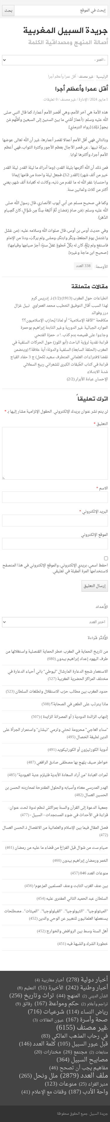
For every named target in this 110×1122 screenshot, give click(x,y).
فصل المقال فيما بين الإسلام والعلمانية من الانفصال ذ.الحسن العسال (55, 827)
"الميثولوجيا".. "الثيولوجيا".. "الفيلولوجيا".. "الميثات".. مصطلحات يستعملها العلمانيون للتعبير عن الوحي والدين (56, 915)
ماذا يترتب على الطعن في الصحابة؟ (79, 704)
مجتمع (75, 1052)
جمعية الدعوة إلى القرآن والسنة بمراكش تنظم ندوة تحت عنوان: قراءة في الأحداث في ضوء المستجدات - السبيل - (58, 811)
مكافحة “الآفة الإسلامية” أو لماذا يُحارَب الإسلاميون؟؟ (65, 320)
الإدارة (83, 99)
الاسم (102, 488)
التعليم (26, 988)
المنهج (68, 996)
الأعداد (102, 607)
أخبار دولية (87, 980)
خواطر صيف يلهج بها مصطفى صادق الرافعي (72, 762)
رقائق (24, 1004)
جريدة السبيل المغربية (65, 30)
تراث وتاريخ (31, 996)
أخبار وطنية (87, 988)
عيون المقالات (48, 1020)
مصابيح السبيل (82, 1060)
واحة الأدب (88, 1092)
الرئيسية (102, 77)
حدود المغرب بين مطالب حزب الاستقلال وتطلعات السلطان (61, 691)
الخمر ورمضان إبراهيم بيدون (85, 860)
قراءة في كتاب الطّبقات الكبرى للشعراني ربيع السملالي (65, 364)
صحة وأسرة (87, 1020)
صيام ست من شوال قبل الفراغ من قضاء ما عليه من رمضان (61, 847)
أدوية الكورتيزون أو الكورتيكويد (82, 749)
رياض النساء (87, 1012)
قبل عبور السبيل (83, 1044)
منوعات (61, 1084)
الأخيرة (50, 988)
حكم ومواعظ (57, 1004)
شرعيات (46, 1012)
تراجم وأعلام (94, 1004)
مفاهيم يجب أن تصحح (78, 1068)
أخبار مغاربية (49, 980)
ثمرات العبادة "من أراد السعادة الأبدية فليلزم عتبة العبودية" (62, 775)
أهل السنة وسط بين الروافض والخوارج (77, 931)
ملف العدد (84, 1076)
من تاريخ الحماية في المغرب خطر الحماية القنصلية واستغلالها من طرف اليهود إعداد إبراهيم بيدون (57, 655)
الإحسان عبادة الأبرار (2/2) (87, 379)
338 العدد (83, 266)
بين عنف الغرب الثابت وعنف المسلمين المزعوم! (71, 886)
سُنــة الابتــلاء (97, 372)
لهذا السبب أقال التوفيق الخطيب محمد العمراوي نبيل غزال (61, 305)
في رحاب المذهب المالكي (74, 1036)
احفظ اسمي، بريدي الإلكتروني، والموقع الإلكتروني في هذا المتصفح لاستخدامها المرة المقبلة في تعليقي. (55, 568)
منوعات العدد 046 (94, 873)
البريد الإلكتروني (93, 512)
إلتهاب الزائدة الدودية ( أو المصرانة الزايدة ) (74, 717)
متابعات (98, 1052)
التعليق (101, 424)
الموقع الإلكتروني (94, 535)
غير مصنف (86, 77)
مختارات (47, 1052)
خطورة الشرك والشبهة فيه (87, 944)
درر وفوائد (100, 313)
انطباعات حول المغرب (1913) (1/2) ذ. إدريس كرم (69, 298)
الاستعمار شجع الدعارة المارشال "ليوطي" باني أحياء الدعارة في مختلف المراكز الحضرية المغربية (58, 675)
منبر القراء (93, 1084)
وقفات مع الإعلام (43, 1092)
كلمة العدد (37, 1044)
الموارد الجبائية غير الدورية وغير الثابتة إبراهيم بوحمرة (64, 327)
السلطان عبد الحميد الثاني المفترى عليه (77, 898)
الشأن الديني (95, 996)
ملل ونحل (38, 1076)
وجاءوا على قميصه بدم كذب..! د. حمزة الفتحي (71, 335)
